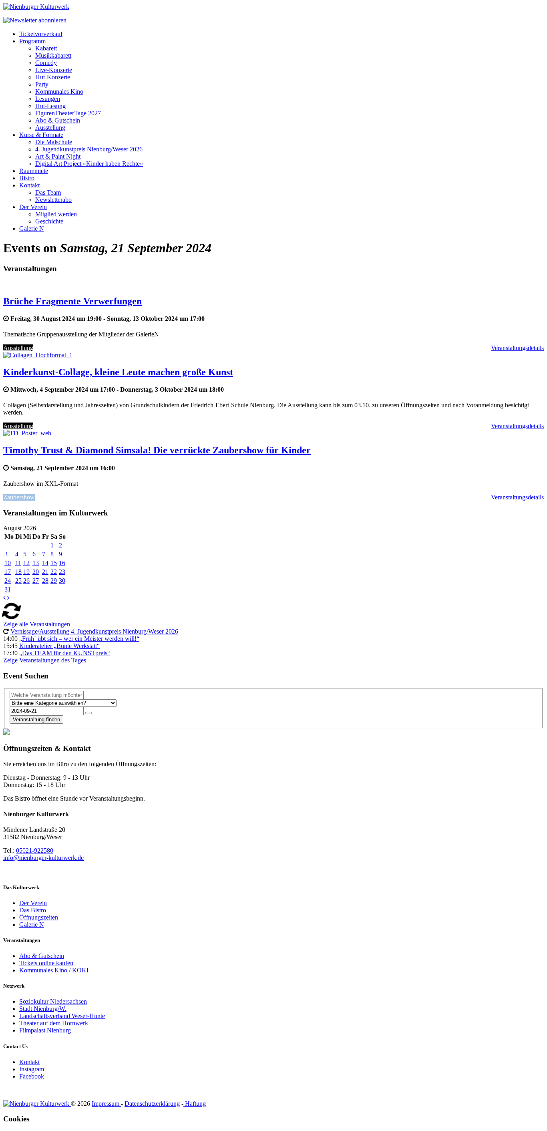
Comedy (46, 62)
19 (26, 571)
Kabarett (46, 48)
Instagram (31, 1069)
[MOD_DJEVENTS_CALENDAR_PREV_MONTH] (4, 597)
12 (26, 562)
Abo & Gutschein (57, 120)
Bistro (26, 178)
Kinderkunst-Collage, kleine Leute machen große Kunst (118, 372)
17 (7, 571)
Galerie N (31, 228)
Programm (32, 41)
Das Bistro (32, 910)
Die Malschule (53, 142)
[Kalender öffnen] (88, 713)
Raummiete (33, 170)
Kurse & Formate (41, 134)
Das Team (48, 192)
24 (7, 580)
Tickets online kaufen (46, 963)
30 (62, 580)
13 (35, 562)
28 (45, 580)
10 (7, 562)
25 (18, 580)
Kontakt (29, 185)
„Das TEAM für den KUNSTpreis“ (64, 653)
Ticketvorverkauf (40, 33)
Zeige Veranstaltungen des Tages (44, 660)
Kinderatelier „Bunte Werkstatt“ (59, 645)
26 (26, 580)
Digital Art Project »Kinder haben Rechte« (89, 163)
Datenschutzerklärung (152, 1103)
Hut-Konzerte (52, 77)
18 (18, 571)
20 (35, 571)
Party (41, 84)
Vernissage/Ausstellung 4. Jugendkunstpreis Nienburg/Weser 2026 (94, 631)
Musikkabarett (53, 55)
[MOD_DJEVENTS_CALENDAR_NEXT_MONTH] (8, 597)
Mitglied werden (56, 214)
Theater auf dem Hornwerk (53, 1023)
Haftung (194, 1103)
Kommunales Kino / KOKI (53, 970)
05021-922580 (34, 850)
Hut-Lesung (50, 106)
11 (18, 562)
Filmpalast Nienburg (45, 1030)
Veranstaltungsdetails (517, 347)
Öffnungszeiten (38, 917)
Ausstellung (50, 127)
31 (7, 589)
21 (45, 571)
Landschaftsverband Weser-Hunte (62, 1015)
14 (45, 562)
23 (62, 571)
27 (35, 580)
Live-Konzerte (53, 69)
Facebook (31, 1076)
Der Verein (33, 206)
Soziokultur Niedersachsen (53, 1001)
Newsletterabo (53, 199)
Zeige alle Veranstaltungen (36, 624)
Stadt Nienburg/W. (42, 1008)
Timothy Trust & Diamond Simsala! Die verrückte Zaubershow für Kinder (157, 450)
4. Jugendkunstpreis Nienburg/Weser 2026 (89, 149)
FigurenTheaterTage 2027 (68, 113)
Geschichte (49, 221)
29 (53, 580)
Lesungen (47, 98)
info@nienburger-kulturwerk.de (43, 857)
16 (62, 562)
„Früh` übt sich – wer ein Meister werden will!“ (79, 638)
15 (53, 562)
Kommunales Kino (59, 91)
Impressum (106, 1103)
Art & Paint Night (57, 156)
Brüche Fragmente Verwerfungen (72, 301)
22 (53, 571)
